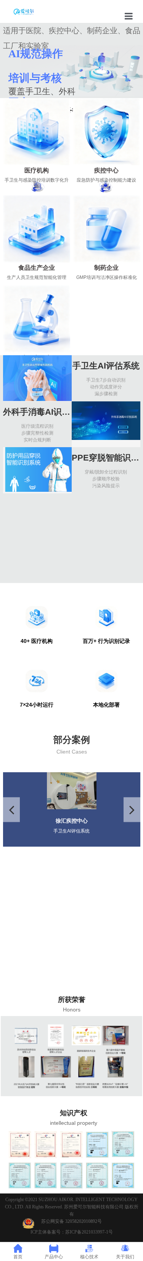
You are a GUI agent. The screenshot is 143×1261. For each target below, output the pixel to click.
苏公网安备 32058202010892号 (71, 1221)
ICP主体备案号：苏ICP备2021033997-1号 (72, 1232)
